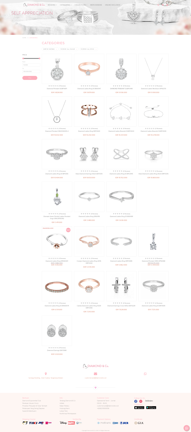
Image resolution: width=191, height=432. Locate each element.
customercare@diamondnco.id (95, 378)
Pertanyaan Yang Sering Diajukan (33, 408)
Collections (80, 5)
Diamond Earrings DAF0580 (57, 350)
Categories (65, 5)
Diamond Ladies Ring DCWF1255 (56, 174)
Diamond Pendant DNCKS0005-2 (57, 131)
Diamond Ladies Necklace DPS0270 (153, 89)
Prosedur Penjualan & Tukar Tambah (34, 406)
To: (23, 68)
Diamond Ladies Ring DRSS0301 (57, 261)
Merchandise (96, 5)
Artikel (62, 403)
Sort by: (49, 49)
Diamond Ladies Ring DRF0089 (121, 261)
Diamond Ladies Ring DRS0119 (89, 216)
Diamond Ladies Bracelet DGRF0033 (121, 131)
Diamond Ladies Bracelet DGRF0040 (153, 131)
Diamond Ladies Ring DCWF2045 (121, 174)
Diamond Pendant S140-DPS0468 (153, 261)
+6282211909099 (103, 408)
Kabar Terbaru (64, 406)
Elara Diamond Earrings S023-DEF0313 (89, 174)
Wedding (52, 5)
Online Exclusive (112, 5)
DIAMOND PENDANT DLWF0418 (121, 89)
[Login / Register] (167, 4)
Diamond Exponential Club (31, 401)
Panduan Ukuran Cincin (30, 403)
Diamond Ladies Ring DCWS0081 (121, 216)
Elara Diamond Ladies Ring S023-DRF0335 (153, 174)
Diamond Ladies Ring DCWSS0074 (57, 306)
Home (24, 37)
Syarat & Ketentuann (29, 411)
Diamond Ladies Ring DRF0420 (89, 131)
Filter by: (68, 49)
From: (24, 62)
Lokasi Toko (64, 411)
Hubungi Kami (65, 408)
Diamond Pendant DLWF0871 (57, 89)
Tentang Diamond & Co (68, 401)
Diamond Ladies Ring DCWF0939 (153, 306)
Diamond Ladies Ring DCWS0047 (89, 89)
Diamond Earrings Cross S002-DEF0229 (121, 306)
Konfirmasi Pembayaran (68, 414)
